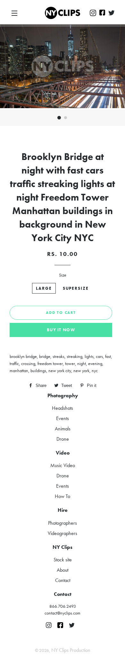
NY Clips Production (70, 650)
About (62, 570)
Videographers (62, 533)
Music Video (62, 465)
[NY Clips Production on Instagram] (93, 13)
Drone (62, 439)
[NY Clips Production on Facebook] (102, 13)
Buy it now (61, 330)
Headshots (62, 408)
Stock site (63, 559)
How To (62, 496)
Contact (62, 580)
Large (44, 288)
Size (62, 275)
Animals (63, 428)
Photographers (62, 523)
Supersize (76, 288)
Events (62, 418)
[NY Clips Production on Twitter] (111, 13)
